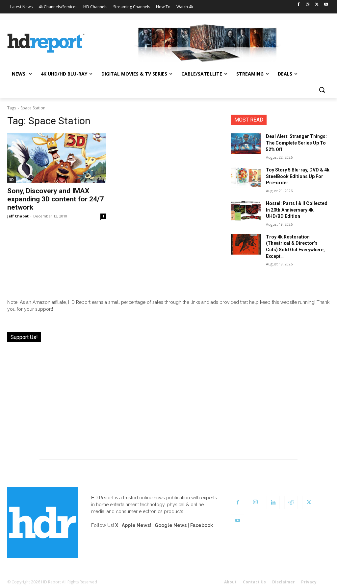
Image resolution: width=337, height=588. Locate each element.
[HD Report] (46, 43)
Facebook (201, 525)
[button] (322, 90)
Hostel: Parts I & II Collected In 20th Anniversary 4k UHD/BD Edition (296, 210)
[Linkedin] (273, 502)
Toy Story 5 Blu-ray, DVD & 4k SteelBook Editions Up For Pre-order (297, 176)
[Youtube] (326, 5)
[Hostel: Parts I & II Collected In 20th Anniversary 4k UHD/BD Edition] (246, 210)
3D (11, 179)
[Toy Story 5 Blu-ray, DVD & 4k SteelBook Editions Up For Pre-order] (246, 177)
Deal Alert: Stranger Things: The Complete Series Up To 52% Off (296, 143)
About (230, 582)
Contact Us (254, 582)
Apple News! (136, 525)
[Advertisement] (168, 397)
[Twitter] (317, 5)
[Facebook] (298, 5)
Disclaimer (283, 582)
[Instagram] (308, 5)
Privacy (309, 582)
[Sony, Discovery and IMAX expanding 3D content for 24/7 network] (56, 158)
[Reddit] (291, 502)
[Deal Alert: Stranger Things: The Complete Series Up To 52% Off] (246, 143)
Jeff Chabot (18, 216)
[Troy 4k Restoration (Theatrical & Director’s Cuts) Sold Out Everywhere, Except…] (246, 244)
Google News (171, 525)
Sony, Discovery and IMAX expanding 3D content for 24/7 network (55, 199)
